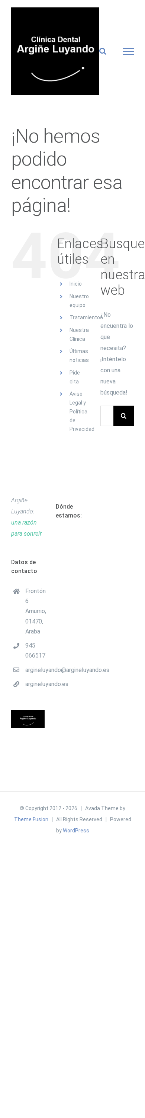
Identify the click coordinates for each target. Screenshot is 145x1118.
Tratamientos (86, 317)
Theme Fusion (31, 819)
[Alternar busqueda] (102, 51)
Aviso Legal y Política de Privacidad (82, 411)
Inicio (76, 284)
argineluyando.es (35, 684)
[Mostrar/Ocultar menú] (128, 51)
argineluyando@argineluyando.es (35, 669)
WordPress (76, 830)
